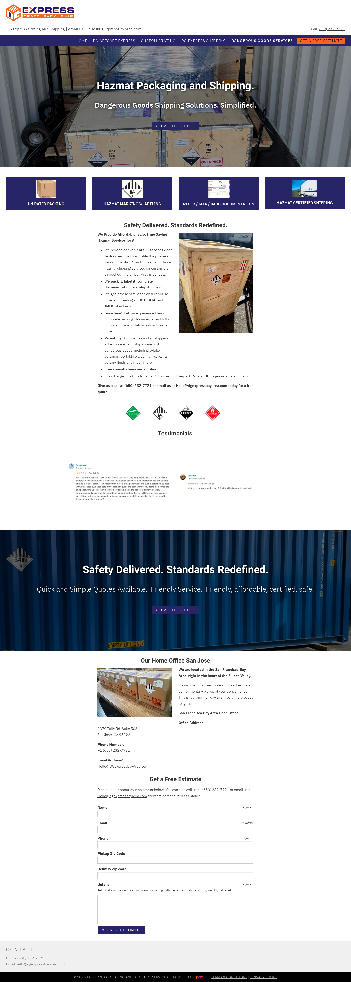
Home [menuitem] (81, 40)
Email (102, 823)
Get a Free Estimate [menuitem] (321, 40)
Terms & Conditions (229, 977)
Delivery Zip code (112, 869)
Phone (103, 838)
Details (103, 884)
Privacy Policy (263, 977)
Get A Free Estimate (175, 125)
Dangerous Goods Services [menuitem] (262, 40)
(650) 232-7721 (331, 28)
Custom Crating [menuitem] (158, 40)
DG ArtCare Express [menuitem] (114, 40)
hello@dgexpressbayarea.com (40, 963)
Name (102, 807)
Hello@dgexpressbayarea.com (201, 385)
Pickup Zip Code (111, 853)
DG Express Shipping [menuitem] (203, 40)
